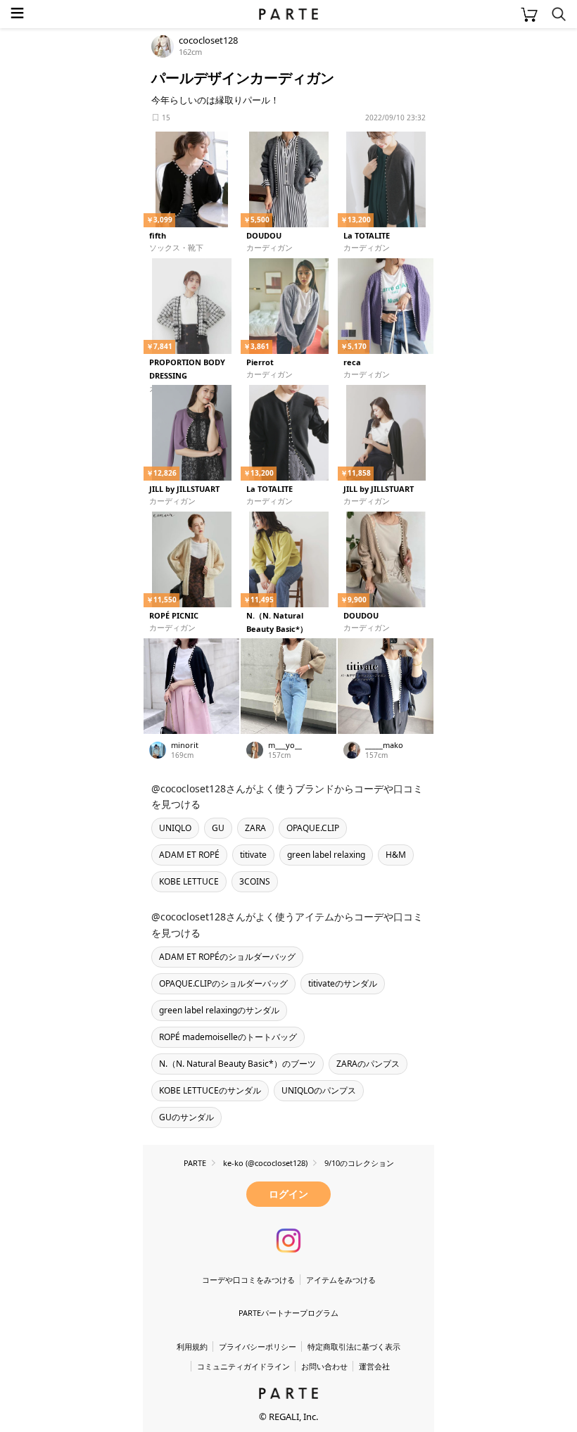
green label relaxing (326, 855)
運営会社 (374, 1366)
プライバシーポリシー (257, 1346)
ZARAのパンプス (368, 1064)
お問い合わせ (324, 1366)
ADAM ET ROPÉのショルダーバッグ (227, 957)
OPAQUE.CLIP (312, 828)
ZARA (255, 828)
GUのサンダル (186, 1117)
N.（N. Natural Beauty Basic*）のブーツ (237, 1064)
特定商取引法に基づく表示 (353, 1346)
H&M (396, 855)
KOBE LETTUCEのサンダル (210, 1090)
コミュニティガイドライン (243, 1366)
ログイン (288, 1193)
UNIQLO (175, 828)
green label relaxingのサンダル (219, 1010)
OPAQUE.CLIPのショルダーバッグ (223, 983)
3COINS (254, 881)
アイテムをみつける (341, 1279)
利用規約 (192, 1346)
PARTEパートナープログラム (288, 1312)
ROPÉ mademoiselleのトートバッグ (228, 1037)
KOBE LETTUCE (189, 881)
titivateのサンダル (342, 983)
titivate (253, 855)
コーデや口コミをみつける (248, 1279)
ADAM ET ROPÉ (189, 855)
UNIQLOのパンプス (318, 1090)
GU (218, 828)
